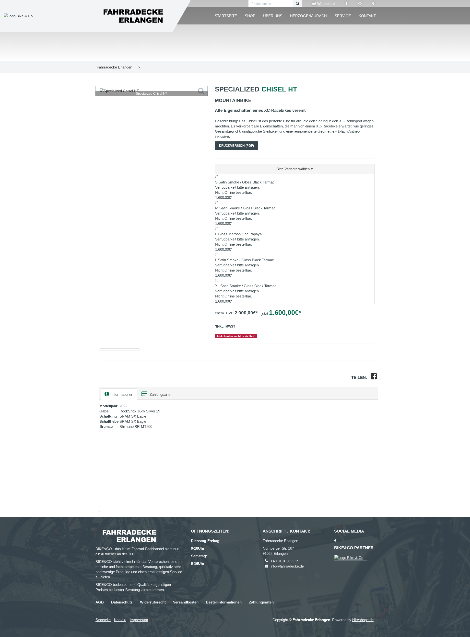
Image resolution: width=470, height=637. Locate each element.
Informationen (121, 394)
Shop (250, 16)
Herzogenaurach (308, 16)
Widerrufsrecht (153, 602)
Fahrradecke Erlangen (114, 67)
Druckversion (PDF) (236, 146)
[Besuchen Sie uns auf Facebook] (346, 3)
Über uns (272, 16)
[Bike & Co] (350, 557)
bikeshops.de (363, 620)
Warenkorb (325, 3)
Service (343, 16)
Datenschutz (122, 602)
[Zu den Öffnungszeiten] (360, 3)
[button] (295, 169)
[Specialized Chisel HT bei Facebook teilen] (374, 377)
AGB (99, 602)
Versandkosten (186, 602)
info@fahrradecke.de (287, 566)
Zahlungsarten (160, 394)
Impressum (139, 620)
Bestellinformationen (224, 602)
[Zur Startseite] (132, 16)
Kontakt (367, 16)
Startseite (226, 16)
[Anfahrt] (373, 3)
